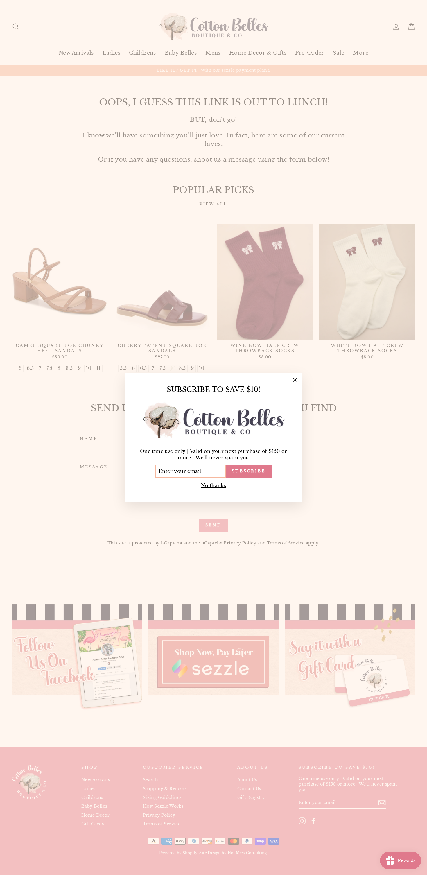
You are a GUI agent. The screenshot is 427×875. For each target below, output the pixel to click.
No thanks (213, 485)
